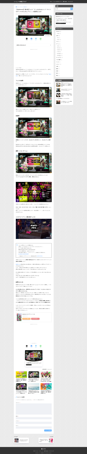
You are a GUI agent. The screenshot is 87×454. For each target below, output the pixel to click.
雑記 (57, 75)
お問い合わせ (65, 1)
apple (58, 35)
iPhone (59, 39)
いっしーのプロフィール (57, 1)
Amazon (58, 31)
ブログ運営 (59, 59)
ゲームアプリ (59, 57)
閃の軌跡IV (59, 55)
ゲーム (58, 43)
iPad (58, 37)
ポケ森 (59, 51)
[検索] (71, 9)
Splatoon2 (49, 369)
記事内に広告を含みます (21, 45)
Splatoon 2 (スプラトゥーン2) (28, 314)
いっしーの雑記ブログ (20, 1)
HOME (44, 449)
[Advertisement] (24, 58)
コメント (18, 402)
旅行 (57, 73)
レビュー (58, 64)
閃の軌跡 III (59, 53)
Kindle (58, 33)
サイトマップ (70, 1)
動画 (57, 68)
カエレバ (27, 315)
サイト (17, 425)
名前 (17, 416)
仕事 (57, 66)
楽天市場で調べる (35, 318)
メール (17, 420)
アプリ (58, 41)
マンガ (58, 61)
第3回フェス (18, 264)
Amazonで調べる (27, 318)
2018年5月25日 (39, 256)
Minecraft (59, 47)
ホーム (51, 1)
